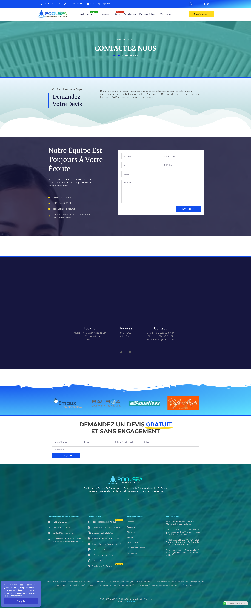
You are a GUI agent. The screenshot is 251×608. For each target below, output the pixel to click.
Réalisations (165, 14)
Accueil (80, 14)
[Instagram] (130, 353)
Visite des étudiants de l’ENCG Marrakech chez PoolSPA (181, 522)
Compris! (20, 601)
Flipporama (130, 601)
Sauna (117, 14)
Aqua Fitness (130, 14)
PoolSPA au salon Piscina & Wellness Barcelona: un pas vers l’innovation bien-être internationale (184, 531)
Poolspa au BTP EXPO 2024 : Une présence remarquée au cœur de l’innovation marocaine (183, 542)
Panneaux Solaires (147, 14)
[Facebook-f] (121, 353)
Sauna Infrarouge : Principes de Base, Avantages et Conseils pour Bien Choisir (184, 552)
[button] (191, 4)
